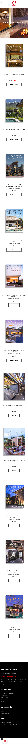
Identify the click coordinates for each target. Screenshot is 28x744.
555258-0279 (8, 676)
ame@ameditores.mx (6, 684)
